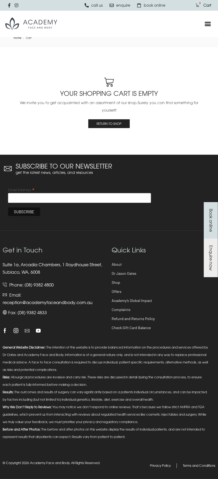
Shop (116, 282)
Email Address (21, 189)
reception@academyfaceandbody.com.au (48, 302)
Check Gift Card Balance (131, 327)
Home (18, 37)
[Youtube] (38, 330)
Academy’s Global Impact (132, 300)
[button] (208, 24)
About (117, 264)
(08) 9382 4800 (39, 285)
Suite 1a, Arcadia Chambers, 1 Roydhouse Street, (52, 264)
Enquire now (210, 258)
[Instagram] (16, 330)
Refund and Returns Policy (133, 318)
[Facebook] (5, 330)
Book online (210, 220)
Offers (116, 291)
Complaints (121, 309)
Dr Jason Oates (124, 273)
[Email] (27, 330)
